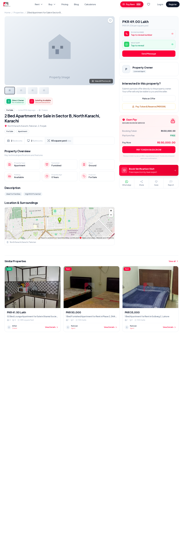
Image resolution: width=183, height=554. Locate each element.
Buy (50, 4)
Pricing (64, 4)
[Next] (110, 50)
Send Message (149, 53)
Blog (76, 4)
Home (7, 12)
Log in (160, 4)
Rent (37, 4)
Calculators (90, 4)
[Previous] (9, 50)
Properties (19, 12)
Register (173, 4)
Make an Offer (148, 98)
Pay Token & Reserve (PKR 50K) (151, 106)
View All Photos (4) (103, 81)
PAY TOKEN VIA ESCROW (148, 149)
